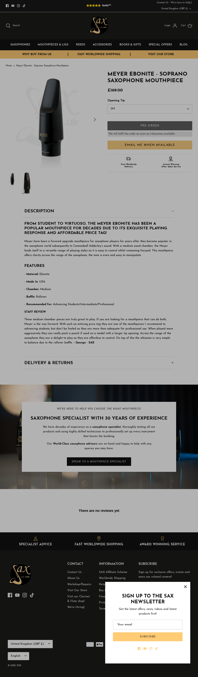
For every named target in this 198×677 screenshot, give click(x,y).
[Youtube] (144, 648)
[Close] (185, 586)
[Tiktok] (156, 648)
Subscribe (147, 636)
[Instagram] (150, 648)
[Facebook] (139, 648)
